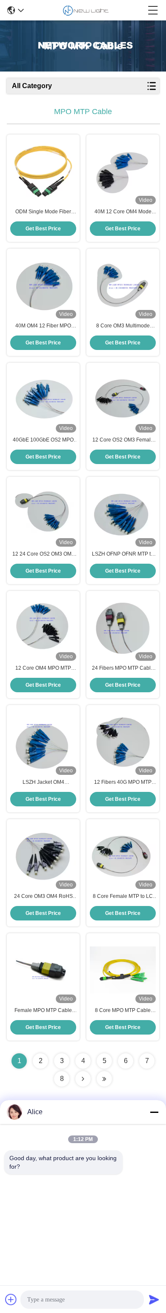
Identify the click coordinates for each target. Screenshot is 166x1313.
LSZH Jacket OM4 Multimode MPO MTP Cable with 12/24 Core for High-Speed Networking (43, 782)
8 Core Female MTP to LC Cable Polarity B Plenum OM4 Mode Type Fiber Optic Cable (123, 896)
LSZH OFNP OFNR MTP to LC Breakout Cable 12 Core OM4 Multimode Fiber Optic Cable (123, 554)
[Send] (154, 1299)
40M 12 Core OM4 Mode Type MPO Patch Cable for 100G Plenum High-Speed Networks (123, 212)
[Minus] (154, 1112)
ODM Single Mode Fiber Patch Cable (43, 212)
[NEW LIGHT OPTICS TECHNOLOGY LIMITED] (85, 10)
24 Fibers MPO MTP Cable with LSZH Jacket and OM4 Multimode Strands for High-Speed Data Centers (123, 668)
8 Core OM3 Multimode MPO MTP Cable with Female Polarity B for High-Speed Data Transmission (123, 326)
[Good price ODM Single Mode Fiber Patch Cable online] (43, 171)
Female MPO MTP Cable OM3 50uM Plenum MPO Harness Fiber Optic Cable (43, 1010)
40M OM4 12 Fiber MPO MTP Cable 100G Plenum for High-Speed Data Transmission (43, 326)
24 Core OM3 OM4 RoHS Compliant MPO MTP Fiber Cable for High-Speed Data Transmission (43, 896)
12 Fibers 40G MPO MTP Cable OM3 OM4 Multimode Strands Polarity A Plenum (123, 782)
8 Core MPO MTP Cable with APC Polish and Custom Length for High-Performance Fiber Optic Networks (123, 1010)
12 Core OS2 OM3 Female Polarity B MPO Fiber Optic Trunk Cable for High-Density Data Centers (123, 440)
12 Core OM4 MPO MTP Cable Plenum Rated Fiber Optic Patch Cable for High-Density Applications (43, 668)
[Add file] (11, 1299)
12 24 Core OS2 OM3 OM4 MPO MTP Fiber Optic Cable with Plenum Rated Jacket (43, 554)
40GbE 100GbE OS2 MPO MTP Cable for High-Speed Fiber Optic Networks (43, 440)
